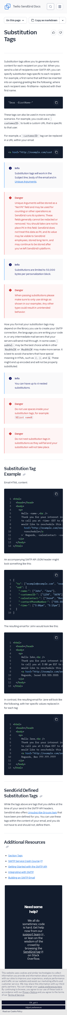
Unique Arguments (25, 181)
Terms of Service (16, 994)
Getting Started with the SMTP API (27, 866)
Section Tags (15, 855)
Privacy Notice (30, 992)
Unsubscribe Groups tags (42, 812)
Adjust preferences (33, 1007)
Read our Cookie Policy (12, 1011)
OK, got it (33, 1002)
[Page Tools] (63, 20)
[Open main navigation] (60, 6)
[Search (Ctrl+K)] (50, 6)
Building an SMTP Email (21, 877)
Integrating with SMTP (21, 872)
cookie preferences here (50, 986)
